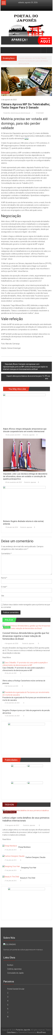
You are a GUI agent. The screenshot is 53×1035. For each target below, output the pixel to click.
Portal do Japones (28, 435)
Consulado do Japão (15, 973)
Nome (4, 578)
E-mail (4, 587)
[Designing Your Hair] (11, 866)
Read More (6, 657)
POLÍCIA (6, 627)
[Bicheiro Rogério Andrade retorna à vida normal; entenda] (24, 502)
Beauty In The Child (27, 878)
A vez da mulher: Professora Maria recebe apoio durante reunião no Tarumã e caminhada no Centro (34, 60)
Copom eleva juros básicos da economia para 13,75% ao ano (28, 377)
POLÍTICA (5, 92)
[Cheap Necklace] (9, 846)
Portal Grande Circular (15, 989)
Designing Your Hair (28, 868)
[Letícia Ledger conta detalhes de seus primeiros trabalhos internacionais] (26, 812)
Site (2, 596)
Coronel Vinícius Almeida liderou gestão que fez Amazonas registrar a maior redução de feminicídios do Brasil (25, 636)
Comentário (6, 554)
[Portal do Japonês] (4, 50)
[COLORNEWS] (9, 944)
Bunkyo (10, 965)
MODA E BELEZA (10, 812)
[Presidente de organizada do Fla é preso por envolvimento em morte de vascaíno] (25, 694)
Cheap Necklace (24, 847)
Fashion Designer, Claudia (35, 857)
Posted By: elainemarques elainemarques (16, 113)
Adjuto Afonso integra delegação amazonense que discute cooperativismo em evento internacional (24, 430)
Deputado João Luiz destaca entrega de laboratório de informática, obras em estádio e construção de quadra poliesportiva (25, 476)
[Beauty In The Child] (10, 877)
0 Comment (40, 113)
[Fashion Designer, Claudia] (13, 856)
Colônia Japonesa (14, 969)
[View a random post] (49, 50)
